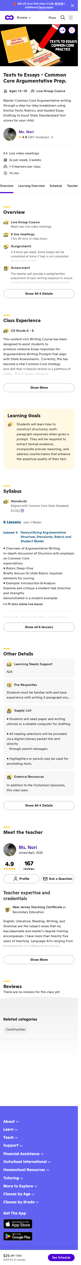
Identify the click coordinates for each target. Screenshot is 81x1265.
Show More (39, 387)
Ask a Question (60, 879)
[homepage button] (9, 17)
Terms (42, 7)
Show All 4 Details (39, 293)
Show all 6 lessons (39, 627)
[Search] (63, 17)
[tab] (6, 186)
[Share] (62, 30)
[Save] (71, 30)
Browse (22, 17)
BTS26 (59, 3)
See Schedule (61, 1257)
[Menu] (71, 17)
